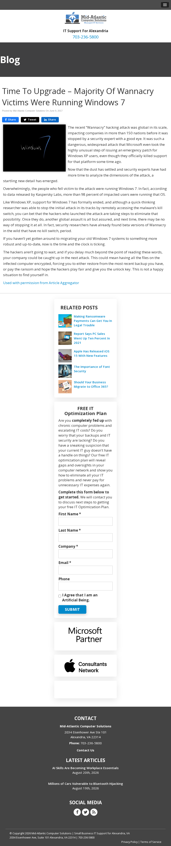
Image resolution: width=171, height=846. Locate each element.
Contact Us (85, 750)
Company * (68, 546)
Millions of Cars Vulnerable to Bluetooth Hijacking (85, 783)
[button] (165, 5)
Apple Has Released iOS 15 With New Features (91, 353)
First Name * (69, 514)
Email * (64, 562)
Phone (64, 579)
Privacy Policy (129, 842)
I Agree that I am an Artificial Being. (80, 597)
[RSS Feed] (94, 811)
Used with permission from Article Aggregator (41, 282)
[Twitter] (85, 811)
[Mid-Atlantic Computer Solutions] (85, 17)
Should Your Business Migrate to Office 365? (91, 384)
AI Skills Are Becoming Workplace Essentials (85, 768)
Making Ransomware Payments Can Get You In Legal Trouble (93, 320)
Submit (72, 609)
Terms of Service (150, 842)
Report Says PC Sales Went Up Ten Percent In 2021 (92, 338)
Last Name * (69, 530)
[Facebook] (77, 811)
